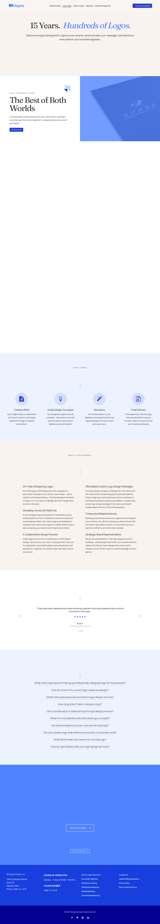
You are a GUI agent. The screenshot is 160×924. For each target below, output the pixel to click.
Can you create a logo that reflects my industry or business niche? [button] (80, 732)
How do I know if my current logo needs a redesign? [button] (80, 690)
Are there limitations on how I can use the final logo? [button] (80, 725)
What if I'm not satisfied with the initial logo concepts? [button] (80, 718)
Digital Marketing (88, 891)
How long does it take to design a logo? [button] (80, 704)
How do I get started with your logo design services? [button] (80, 746)
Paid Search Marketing (90, 887)
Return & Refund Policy (128, 887)
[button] (16, 130)
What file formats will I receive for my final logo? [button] (80, 739)
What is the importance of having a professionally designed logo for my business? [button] (80, 683)
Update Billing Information (129, 879)
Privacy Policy (124, 883)
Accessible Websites (90, 879)
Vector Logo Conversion (91, 875)
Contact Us (123, 875)
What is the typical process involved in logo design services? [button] (80, 697)
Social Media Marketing (91, 895)
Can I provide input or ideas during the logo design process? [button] (80, 711)
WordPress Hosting (89, 883)
